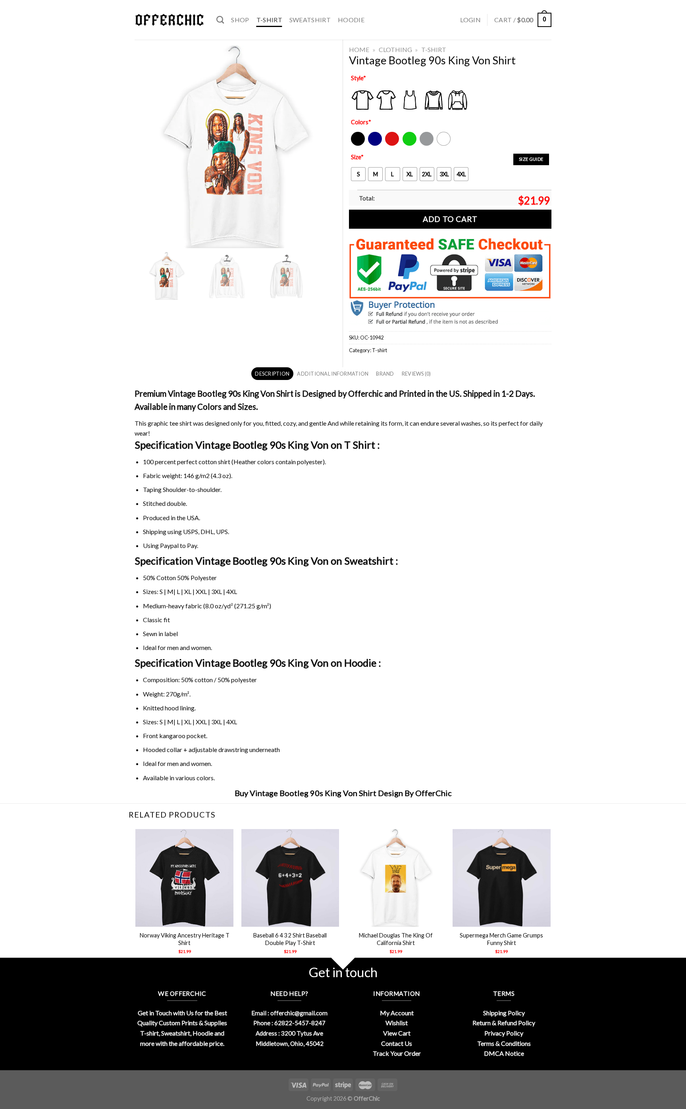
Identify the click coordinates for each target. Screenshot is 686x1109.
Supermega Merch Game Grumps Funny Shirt (501, 939)
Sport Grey (427, 144)
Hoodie (351, 19)
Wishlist (396, 1022)
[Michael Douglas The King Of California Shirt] (396, 878)
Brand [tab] (385, 373)
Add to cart (450, 219)
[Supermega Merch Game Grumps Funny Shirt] (502, 878)
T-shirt (269, 19)
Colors (361, 122)
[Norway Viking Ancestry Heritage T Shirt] (184, 878)
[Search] (220, 19)
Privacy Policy (503, 1033)
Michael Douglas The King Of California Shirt (396, 939)
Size (357, 157)
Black (357, 144)
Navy (374, 144)
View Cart (396, 1033)
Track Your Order (397, 1053)
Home (359, 49)
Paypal (169, 545)
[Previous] (136, 898)
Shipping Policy (504, 1012)
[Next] (550, 898)
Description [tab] (272, 373)
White (445, 144)
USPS (190, 531)
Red (390, 144)
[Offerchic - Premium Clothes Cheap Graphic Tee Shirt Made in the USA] (169, 20)
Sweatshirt (310, 19)
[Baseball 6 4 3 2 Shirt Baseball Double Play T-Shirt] (290, 878)
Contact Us (396, 1043)
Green (410, 144)
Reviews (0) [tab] (416, 373)
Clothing (395, 49)
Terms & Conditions (504, 1043)
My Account (397, 1012)
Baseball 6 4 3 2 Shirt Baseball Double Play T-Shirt (290, 939)
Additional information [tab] (332, 373)
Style (358, 78)
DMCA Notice (504, 1053)
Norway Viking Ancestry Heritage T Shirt (184, 939)
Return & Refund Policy (503, 1022)
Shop (240, 19)
